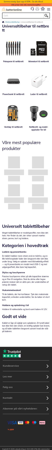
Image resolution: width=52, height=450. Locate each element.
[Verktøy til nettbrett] (13, 114)
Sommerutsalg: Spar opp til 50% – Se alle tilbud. (23, 1)
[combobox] (26, 16)
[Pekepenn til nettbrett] (13, 48)
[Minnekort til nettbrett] (38, 48)
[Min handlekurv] (43, 8)
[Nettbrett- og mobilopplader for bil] (38, 114)
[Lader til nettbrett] (38, 81)
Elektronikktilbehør (13, 22)
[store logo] (12, 9)
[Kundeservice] (32, 10)
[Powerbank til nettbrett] (13, 81)
